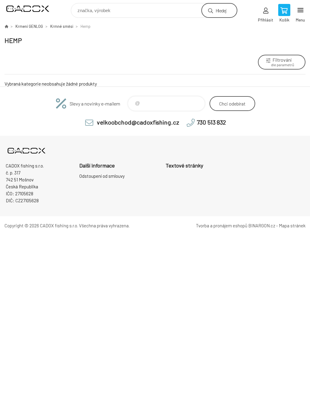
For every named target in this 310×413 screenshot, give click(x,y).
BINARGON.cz (261, 225)
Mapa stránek (292, 225)
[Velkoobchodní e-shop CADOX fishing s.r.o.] (6, 26)
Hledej (221, 10)
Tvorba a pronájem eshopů (221, 225)
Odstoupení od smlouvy (102, 176)
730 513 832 (211, 122)
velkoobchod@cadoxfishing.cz (138, 122)
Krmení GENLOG (29, 26)
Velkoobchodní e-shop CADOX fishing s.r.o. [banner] (31, 9)
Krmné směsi (61, 26)
